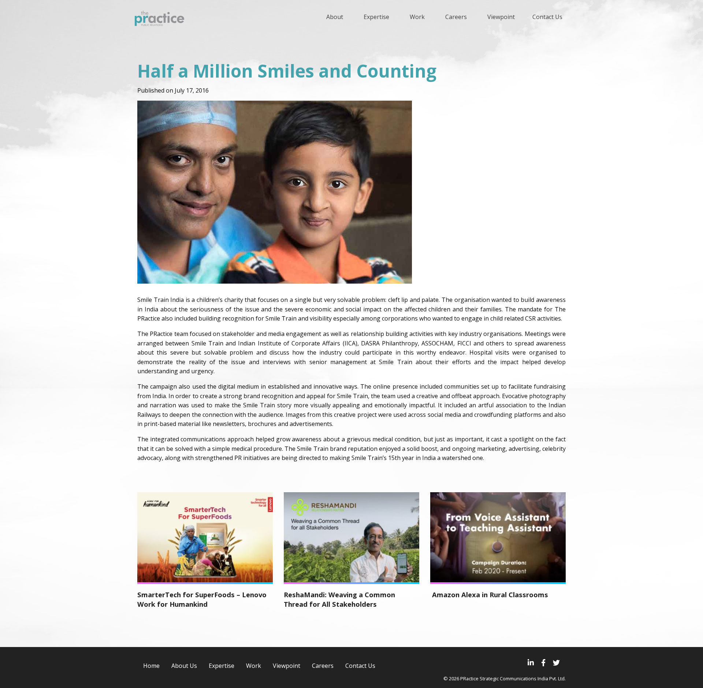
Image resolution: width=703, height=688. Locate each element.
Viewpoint (286, 666)
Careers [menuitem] (456, 17)
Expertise (221, 666)
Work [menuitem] (417, 17)
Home (151, 666)
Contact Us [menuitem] (547, 17)
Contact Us (360, 666)
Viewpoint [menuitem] (501, 17)
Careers (323, 666)
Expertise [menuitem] (376, 17)
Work (253, 666)
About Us (184, 666)
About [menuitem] (334, 17)
